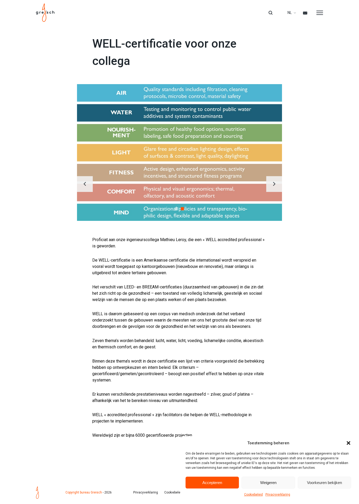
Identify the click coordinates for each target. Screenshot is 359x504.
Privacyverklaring (277, 494)
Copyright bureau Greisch (83, 492)
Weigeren (268, 482)
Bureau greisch (45, 12)
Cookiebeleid (253, 494)
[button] (348, 443)
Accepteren (212, 482)
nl (290, 13)
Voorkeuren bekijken (324, 482)
